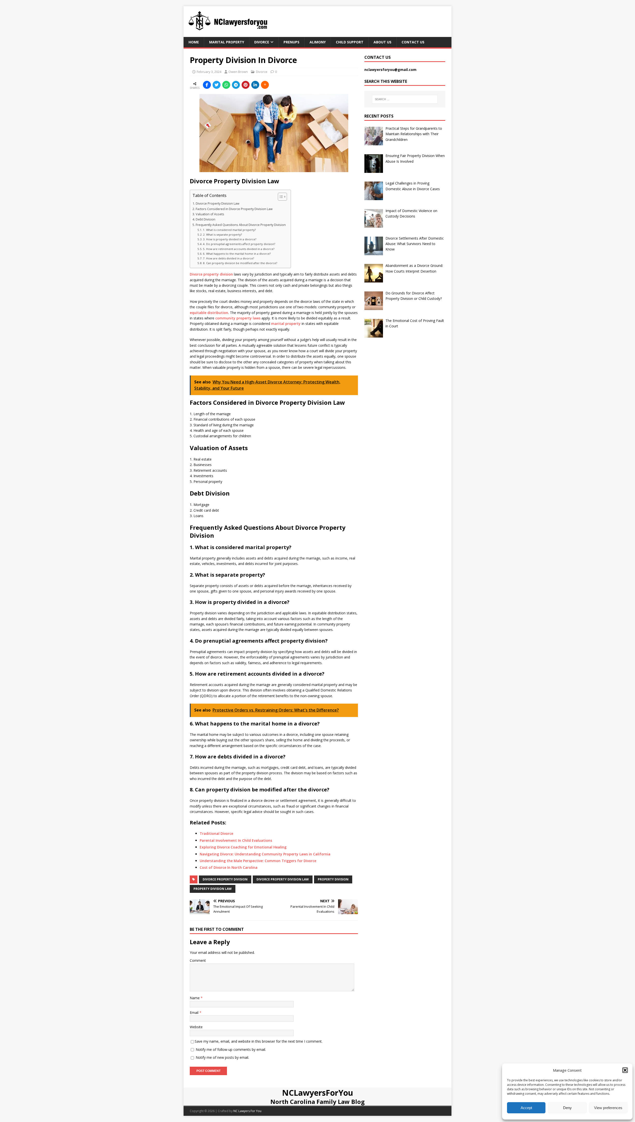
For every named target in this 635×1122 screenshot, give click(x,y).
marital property (286, 323)
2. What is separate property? (222, 234)
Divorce (261, 42)
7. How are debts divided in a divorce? (228, 258)
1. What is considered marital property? (229, 230)
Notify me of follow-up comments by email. (231, 1049)
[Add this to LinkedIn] (255, 85)
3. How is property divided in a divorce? (229, 239)
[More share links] (265, 85)
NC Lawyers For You (247, 1111)
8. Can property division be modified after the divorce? (240, 263)
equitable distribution (209, 312)
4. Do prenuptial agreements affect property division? (239, 244)
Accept (526, 1108)
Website (196, 1027)
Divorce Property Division (225, 879)
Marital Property (226, 42)
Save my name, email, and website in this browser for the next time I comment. (258, 1041)
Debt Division (205, 219)
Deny (567, 1108)
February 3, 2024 (209, 71)
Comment (198, 960)
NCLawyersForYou (317, 1092)
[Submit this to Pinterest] (246, 85)
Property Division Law (212, 889)
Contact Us (413, 42)
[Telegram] (236, 85)
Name (195, 998)
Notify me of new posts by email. (222, 1057)
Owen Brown (238, 71)
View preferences (608, 1108)
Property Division (333, 879)
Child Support (349, 42)
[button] (625, 1070)
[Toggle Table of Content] (280, 196)
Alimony (318, 42)
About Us (382, 42)
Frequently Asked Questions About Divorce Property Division (241, 225)
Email (194, 1012)
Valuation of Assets (210, 214)
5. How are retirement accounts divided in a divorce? (238, 249)
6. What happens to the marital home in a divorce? (237, 253)
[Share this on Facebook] (207, 85)
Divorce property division (211, 274)
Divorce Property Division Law (217, 203)
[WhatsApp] (226, 85)
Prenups (291, 42)
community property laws (237, 318)
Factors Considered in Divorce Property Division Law (234, 209)
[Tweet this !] (217, 85)
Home (194, 42)
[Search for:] (404, 99)
